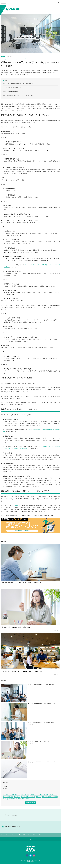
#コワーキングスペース (6, 59)
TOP (1, 834)
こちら (20, 511)
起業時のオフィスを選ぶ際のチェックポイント (14, 91)
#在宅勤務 (25, 59)
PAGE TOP (30, 839)
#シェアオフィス (18, 59)
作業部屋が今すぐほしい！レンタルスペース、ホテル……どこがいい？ (21, 582)
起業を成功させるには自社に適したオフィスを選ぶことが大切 (18, 95)
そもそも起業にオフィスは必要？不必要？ (13, 87)
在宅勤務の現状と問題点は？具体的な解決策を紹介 (16, 627)
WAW (16, 505)
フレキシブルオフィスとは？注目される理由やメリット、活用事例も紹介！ (22, 671)
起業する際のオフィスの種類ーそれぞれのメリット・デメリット (18, 83)
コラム (3, 56)
